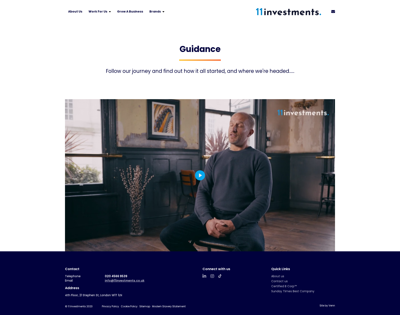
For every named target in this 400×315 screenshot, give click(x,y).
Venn (332, 305)
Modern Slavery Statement (169, 306)
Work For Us (98, 11)
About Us (75, 11)
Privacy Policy (110, 306)
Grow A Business (130, 11)
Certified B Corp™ (284, 286)
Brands (155, 11)
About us (277, 276)
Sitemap (144, 306)
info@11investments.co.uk (124, 280)
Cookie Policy (129, 306)
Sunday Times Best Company (292, 291)
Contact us (279, 281)
